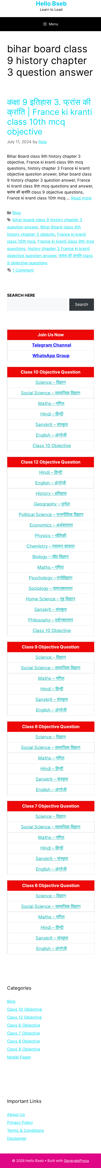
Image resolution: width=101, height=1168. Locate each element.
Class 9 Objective (23, 1049)
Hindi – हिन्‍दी (51, 414)
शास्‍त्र (68, 620)
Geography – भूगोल (52, 504)
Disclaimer (17, 1138)
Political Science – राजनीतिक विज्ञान (51, 514)
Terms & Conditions (25, 1130)
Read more (81, 198)
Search (81, 304)
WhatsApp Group (51, 355)
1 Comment (23, 270)
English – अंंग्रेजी (51, 435)
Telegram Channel (51, 345)
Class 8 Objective (23, 1041)
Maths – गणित (51, 403)
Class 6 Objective (23, 1025)
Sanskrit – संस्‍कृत (51, 424)
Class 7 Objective (23, 1033)
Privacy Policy (20, 1122)
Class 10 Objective (52, 445)
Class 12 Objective (24, 1017)
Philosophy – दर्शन (45, 620)
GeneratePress (76, 1160)
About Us (16, 1114)
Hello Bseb (51, 3)
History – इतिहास (51, 493)
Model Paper (19, 1057)
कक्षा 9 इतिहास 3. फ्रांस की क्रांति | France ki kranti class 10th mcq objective (49, 116)
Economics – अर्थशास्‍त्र (51, 525)
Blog (16, 212)
